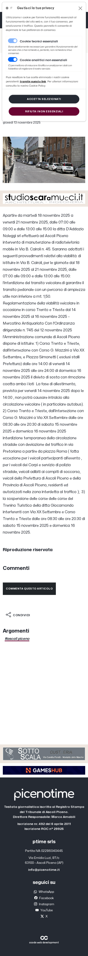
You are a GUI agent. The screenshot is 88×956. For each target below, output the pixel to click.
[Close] (80, 8)
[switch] (12, 59)
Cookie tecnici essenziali (39, 41)
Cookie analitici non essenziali (43, 60)
